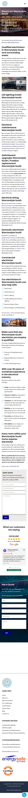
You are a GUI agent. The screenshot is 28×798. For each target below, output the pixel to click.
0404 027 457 (14, 466)
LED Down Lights (7, 727)
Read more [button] (6, 563)
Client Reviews (6, 706)
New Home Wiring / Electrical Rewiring (13, 733)
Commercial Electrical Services (11, 747)
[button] (25, 3)
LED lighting (10, 107)
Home (4, 695)
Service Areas (6, 708)
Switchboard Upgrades (9, 725)
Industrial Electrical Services (10, 751)
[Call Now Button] (24, 795)
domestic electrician (11, 237)
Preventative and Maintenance (11, 730)
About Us (5, 698)
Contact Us (5, 713)
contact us (19, 248)
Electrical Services (7, 700)
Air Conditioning (7, 703)
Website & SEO (10, 790)
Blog (3, 711)
